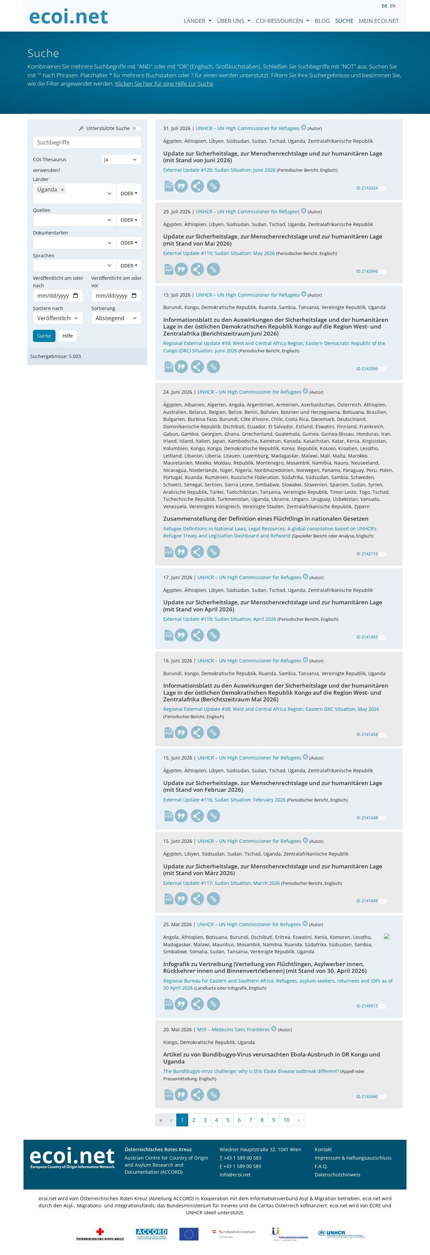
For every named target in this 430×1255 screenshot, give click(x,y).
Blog (322, 21)
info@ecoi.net (235, 1174)
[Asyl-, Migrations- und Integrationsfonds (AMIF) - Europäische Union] (189, 1233)
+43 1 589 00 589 (242, 1166)
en (393, 6)
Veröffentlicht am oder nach (58, 282)
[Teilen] (197, 186)
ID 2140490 (367, 1096)
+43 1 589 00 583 (242, 1158)
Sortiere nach (48, 308)
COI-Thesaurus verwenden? (50, 164)
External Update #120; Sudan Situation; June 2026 (219, 170)
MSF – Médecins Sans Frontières (233, 1029)
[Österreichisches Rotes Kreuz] (100, 1233)
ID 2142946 (367, 271)
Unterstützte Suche (108, 128)
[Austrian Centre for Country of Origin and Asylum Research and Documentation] (151, 1233)
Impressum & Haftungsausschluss (353, 1158)
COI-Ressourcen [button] (280, 21)
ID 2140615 (367, 1006)
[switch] (137, 128)
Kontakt (323, 1149)
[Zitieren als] (181, 186)
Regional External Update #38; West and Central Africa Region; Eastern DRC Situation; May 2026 (271, 709)
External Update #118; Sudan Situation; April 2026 (219, 619)
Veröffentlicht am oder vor (116, 282)
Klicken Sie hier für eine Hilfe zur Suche (164, 83)
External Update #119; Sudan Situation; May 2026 (219, 253)
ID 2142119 (367, 554)
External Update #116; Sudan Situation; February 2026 (224, 799)
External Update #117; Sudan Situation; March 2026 (221, 883)
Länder (195, 21)
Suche (344, 21)
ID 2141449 (367, 901)
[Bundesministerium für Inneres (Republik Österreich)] (233, 1233)
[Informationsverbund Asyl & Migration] (288, 1233)
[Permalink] (213, 186)
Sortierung (103, 308)
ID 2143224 (367, 188)
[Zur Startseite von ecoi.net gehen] (69, 16)
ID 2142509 (367, 369)
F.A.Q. (321, 1166)
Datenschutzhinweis (337, 1174)
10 (287, 1120)
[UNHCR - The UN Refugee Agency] (341, 1233)
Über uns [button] (231, 21)
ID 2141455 (367, 637)
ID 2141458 (367, 734)
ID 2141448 (367, 818)
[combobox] (67, 199)
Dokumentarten (50, 232)
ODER (127, 193)
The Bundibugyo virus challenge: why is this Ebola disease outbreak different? (251, 1071)
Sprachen (43, 255)
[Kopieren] (382, 188)
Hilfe (67, 336)
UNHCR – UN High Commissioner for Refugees (248, 128)
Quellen (42, 210)
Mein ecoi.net (379, 21)
